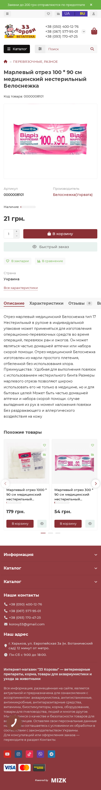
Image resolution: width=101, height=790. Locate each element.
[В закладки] (44, 445)
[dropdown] (7, 13)
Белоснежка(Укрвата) (73, 194)
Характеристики (46, 303)
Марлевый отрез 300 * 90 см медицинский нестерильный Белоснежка (73, 495)
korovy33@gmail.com (27, 624)
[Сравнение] (58, 13)
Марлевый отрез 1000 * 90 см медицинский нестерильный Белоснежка (26, 495)
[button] (5, 483)
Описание (14, 303)
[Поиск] (92, 49)
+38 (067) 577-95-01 (61, 31)
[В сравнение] (44, 454)
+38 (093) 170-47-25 (61, 36)
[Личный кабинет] (93, 13)
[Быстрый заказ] (42, 524)
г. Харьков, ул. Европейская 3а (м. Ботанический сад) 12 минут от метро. (51, 645)
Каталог (12, 568)
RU (82, 13)
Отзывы (79, 303)
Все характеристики (21, 288)
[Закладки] (48, 13)
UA (67, 13)
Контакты (47, 740)
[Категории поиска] (40, 49)
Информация (19, 554)
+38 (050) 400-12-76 (62, 26)
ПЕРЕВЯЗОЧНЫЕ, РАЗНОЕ (35, 61)
